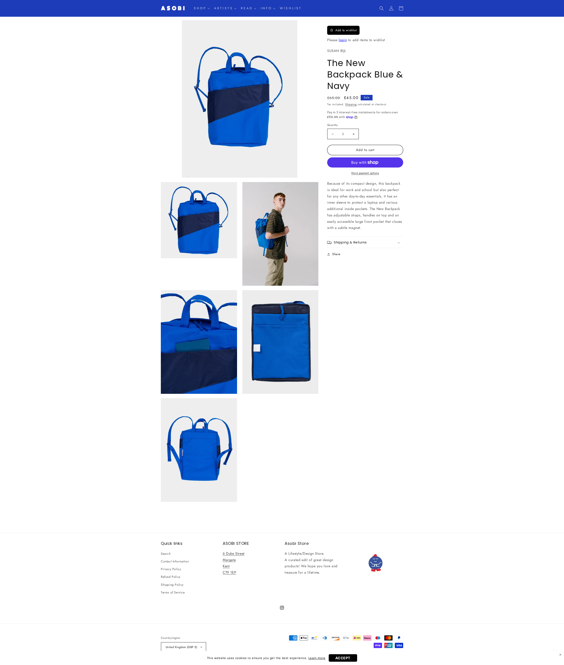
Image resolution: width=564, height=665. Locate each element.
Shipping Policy (172, 584)
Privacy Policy (171, 569)
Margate (229, 559)
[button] (201, 8)
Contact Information (175, 561)
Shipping (351, 105)
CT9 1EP (229, 572)
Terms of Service (173, 592)
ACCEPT (343, 658)
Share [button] (336, 254)
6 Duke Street (234, 553)
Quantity (332, 125)
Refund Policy (170, 577)
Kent (226, 566)
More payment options (365, 173)
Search (166, 553)
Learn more (316, 658)
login (343, 39)
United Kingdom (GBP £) (181, 647)
